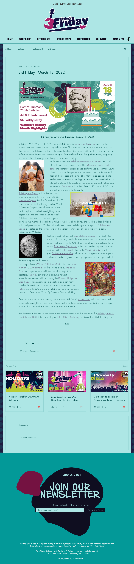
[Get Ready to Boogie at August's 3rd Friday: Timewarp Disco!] (109, 381)
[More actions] (113, 66)
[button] (125, 49)
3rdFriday (52, 49)
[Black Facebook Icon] (128, 39)
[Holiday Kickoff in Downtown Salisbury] (24, 381)
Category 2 (38, 49)
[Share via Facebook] (20, 343)
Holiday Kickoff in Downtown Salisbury (24, 398)
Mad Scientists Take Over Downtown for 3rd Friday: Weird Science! (64, 398)
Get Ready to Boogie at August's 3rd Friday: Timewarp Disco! (109, 398)
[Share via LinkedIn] (32, 343)
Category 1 (22, 49)
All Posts (8, 49)
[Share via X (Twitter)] (26, 343)
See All (126, 366)
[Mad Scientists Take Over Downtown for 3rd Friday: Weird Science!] (67, 381)
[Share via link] (39, 343)
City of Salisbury (97, 546)
